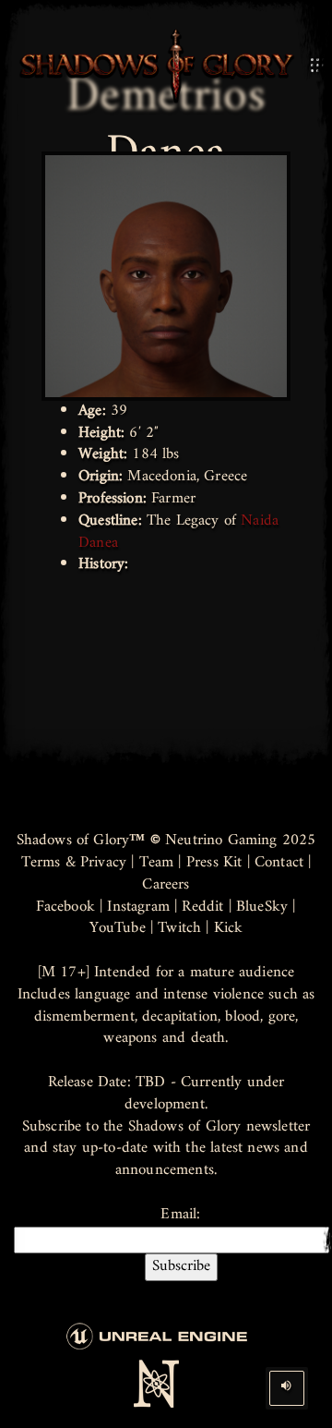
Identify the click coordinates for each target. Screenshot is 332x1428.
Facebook (65, 907)
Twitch (179, 928)
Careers (165, 885)
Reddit (202, 907)
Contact (279, 863)
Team (156, 863)
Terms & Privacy (74, 863)
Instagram (138, 907)
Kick (228, 928)
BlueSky (262, 907)
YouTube (117, 928)
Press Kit (214, 863)
